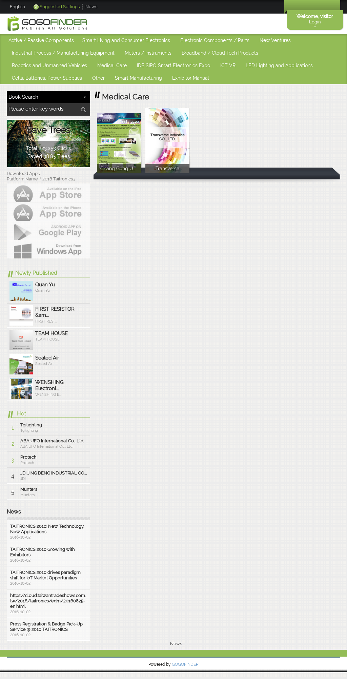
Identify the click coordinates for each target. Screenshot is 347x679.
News (91, 6)
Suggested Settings (60, 6)
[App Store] (48, 192)
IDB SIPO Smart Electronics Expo (173, 65)
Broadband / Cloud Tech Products (220, 53)
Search (83, 110)
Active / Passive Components (41, 40)
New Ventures (275, 40)
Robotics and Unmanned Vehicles (49, 65)
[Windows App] (48, 249)
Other (98, 78)
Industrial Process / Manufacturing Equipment (63, 53)
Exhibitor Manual (190, 78)
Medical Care (112, 65)
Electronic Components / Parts (214, 40)
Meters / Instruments (148, 53)
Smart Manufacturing (138, 78)
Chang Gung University (120, 172)
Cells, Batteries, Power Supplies (47, 78)
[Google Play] (48, 230)
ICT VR (228, 65)
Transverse (167, 172)
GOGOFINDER (185, 664)
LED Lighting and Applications (279, 65)
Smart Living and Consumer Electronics (126, 40)
